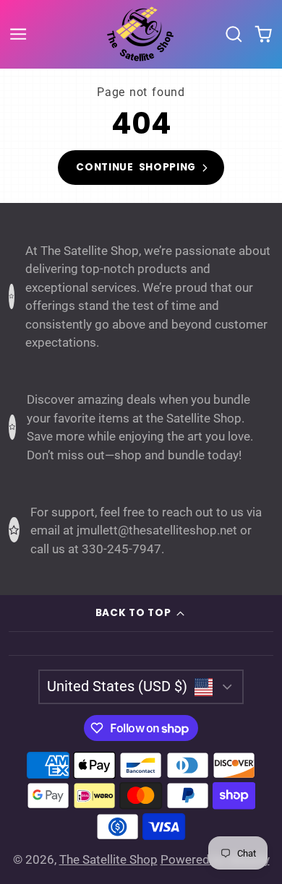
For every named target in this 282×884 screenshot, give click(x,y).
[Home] (141, 34)
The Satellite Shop (108, 859)
